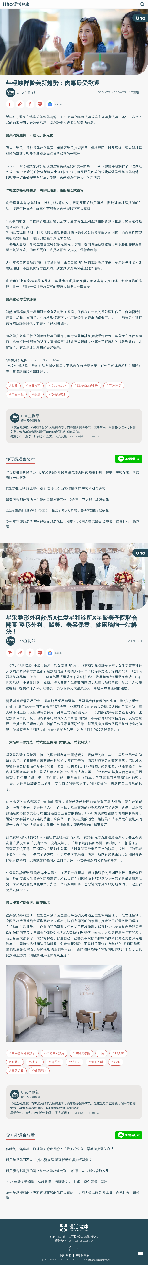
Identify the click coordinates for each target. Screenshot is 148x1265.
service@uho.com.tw (81, 1241)
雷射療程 (18, 394)
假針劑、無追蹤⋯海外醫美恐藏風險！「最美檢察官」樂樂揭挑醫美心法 (60, 1148)
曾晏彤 (56, 1062)
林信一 (35, 1062)
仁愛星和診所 (55, 1053)
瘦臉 (37, 394)
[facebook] (70, 1250)
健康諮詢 (40, 1070)
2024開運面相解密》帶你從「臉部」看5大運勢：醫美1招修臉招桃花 (57, 510)
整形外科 (97, 1062)
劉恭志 (16, 1062)
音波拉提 (115, 385)
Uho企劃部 (26, 92)
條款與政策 (82, 1255)
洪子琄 (75, 1062)
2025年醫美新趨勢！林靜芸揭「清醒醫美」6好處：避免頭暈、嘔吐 (57, 1181)
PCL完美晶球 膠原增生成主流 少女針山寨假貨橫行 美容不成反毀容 (56, 488)
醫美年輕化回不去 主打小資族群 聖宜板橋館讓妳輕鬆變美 (49, 1159)
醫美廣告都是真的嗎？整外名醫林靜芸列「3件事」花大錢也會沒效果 (57, 499)
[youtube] (76, 1250)
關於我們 (65, 1255)
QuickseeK (58, 385)
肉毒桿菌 (34, 385)
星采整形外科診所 (23, 1053)
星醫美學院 (82, 1053)
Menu (144, 1253)
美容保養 (18, 1070)
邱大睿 (119, 1053)
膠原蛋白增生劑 (87, 385)
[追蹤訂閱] (50, 104)
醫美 (15, 385)
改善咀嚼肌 (58, 394)
